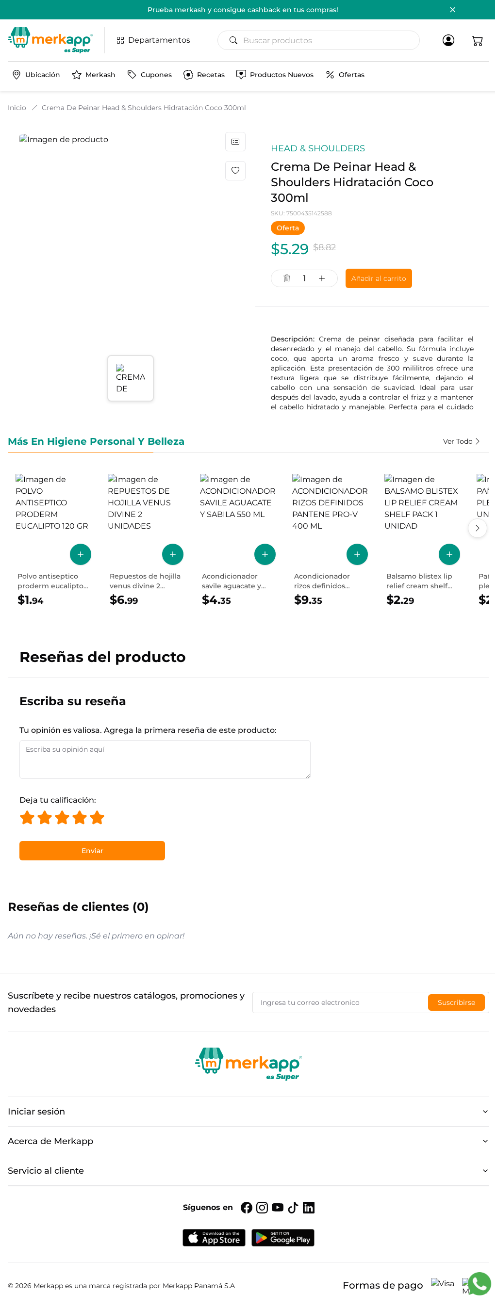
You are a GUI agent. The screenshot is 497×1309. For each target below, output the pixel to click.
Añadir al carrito (378, 278)
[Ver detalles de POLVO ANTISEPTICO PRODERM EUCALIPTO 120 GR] (53, 541)
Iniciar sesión (36, 1111)
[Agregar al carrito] (80, 554)
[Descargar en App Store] (214, 1237)
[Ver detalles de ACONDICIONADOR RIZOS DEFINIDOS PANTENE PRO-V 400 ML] (330, 541)
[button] (477, 40)
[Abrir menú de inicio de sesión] (448, 40)
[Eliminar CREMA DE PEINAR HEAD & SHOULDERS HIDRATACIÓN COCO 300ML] (287, 278)
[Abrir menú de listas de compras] (235, 141)
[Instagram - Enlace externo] (262, 1207)
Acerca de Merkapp (50, 1141)
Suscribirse (456, 1002)
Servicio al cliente (46, 1170)
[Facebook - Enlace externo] (246, 1207)
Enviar (92, 850)
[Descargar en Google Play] (283, 1237)
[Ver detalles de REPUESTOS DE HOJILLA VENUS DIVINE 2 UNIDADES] (145, 541)
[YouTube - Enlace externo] (277, 1207)
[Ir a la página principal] (50, 40)
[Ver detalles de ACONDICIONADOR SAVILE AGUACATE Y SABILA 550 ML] (238, 541)
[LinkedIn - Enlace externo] (309, 1207)
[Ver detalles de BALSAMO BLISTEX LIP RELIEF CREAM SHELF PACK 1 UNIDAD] (422, 541)
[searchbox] (322, 40)
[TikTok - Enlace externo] (293, 1207)
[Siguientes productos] (477, 528)
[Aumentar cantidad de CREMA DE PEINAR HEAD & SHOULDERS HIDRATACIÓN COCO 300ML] (322, 278)
